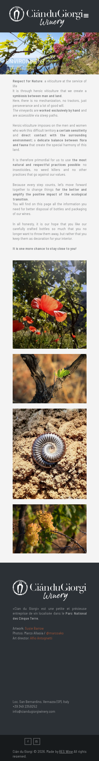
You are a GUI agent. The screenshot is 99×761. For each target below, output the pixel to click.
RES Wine (66, 751)
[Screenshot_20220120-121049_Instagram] (50, 454)
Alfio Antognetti (41, 638)
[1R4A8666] (50, 529)
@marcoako (55, 633)
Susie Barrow (34, 628)
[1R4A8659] (50, 378)
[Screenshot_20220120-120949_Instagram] (50, 304)
